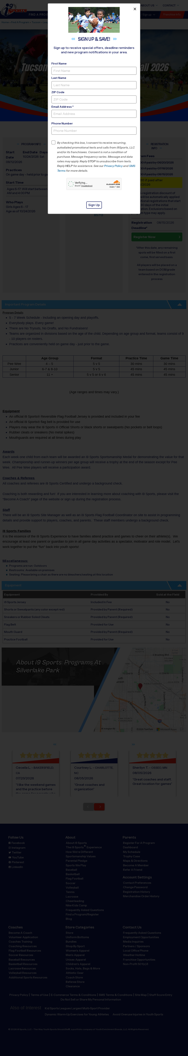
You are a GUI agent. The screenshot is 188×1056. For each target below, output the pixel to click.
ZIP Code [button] (57, 92)
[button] (97, 156)
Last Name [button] (58, 78)
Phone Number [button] (62, 123)
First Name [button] (59, 63)
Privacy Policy (113, 166)
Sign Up (94, 205)
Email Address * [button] (62, 106)
